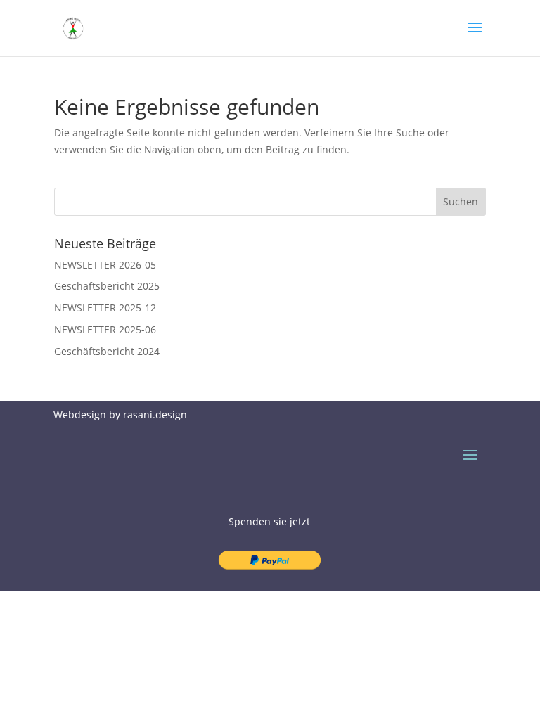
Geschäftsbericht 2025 (107, 285)
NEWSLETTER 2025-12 (105, 307)
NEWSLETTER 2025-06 (105, 329)
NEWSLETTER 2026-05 (105, 264)
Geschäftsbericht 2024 (107, 351)
